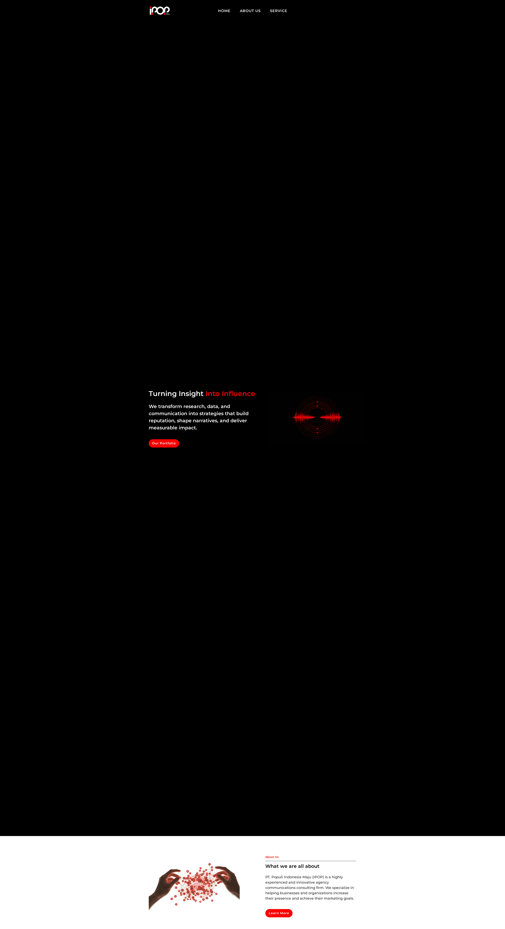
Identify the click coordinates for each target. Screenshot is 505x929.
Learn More (279, 913)
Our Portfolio (164, 443)
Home (224, 11)
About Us (250, 11)
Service (278, 11)
